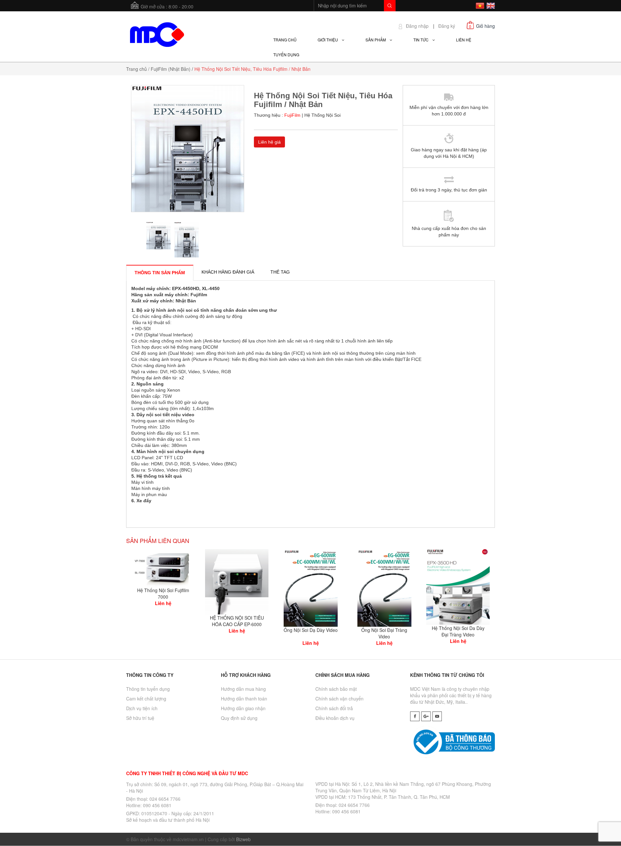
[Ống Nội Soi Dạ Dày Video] (311, 587)
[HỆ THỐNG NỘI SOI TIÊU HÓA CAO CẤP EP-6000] (236, 581)
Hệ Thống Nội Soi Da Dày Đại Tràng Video (458, 631)
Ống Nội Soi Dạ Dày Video (311, 630)
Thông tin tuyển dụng (148, 689)
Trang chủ (136, 69)
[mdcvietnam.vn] (157, 33)
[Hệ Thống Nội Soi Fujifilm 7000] (163, 567)
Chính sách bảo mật (336, 689)
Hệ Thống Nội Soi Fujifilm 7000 (163, 593)
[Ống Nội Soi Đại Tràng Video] (384, 587)
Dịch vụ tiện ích (142, 708)
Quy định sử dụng (239, 718)
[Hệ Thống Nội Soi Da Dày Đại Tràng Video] (458, 586)
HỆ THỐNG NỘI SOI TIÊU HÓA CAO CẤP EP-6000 (237, 620)
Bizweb (243, 839)
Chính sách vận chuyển (339, 698)
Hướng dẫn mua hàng (243, 689)
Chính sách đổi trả (334, 708)
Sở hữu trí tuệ (140, 718)
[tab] (159, 272)
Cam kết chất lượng (146, 698)
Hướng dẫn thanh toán (244, 698)
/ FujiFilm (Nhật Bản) (169, 69)
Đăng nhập (417, 26)
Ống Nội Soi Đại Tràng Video (384, 633)
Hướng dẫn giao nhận (243, 708)
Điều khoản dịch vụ (334, 718)
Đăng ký (446, 26)
